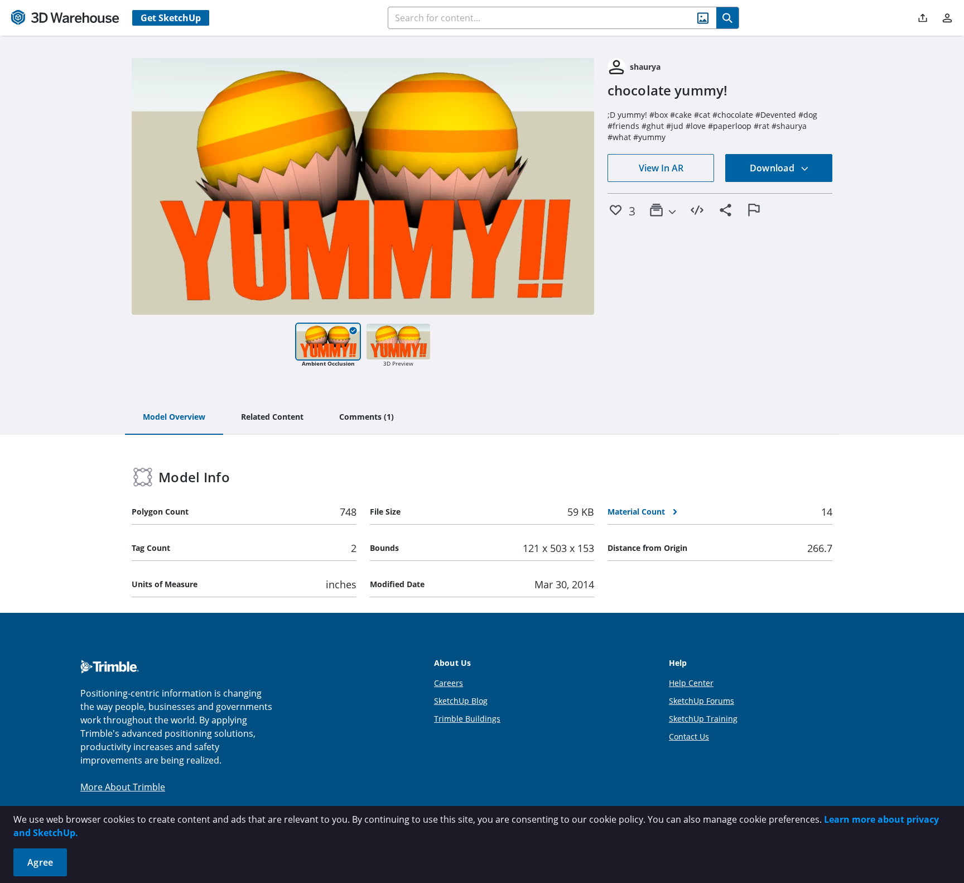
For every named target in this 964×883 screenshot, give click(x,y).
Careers (448, 683)
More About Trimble (122, 787)
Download (773, 168)
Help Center (691, 683)
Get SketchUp (171, 18)
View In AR (661, 168)
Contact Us (689, 736)
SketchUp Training (703, 718)
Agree (40, 862)
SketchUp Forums (701, 700)
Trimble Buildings (467, 718)
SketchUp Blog (461, 700)
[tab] (174, 417)
